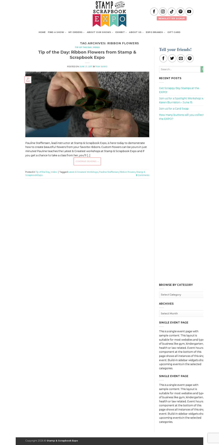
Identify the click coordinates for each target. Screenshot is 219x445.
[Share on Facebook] (163, 58)
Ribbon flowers (127, 172)
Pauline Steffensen (109, 172)
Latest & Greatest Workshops (83, 172)
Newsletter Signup (172, 18)
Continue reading (87, 161)
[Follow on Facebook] (154, 12)
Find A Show (56, 32)
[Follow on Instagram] (163, 12)
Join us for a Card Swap (174, 108)
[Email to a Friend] (181, 58)
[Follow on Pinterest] (181, 12)
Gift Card (173, 32)
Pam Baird (101, 66)
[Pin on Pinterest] (190, 58)
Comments (142, 175)
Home (42, 32)
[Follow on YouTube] (189, 12)
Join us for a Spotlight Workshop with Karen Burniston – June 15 (183, 100)
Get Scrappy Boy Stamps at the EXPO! (179, 90)
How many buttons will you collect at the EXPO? (183, 117)
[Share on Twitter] (172, 58)
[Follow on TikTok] (172, 12)
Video (96, 47)
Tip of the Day (83, 47)
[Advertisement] (87, 190)
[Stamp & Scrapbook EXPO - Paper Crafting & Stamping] (109, 14)
